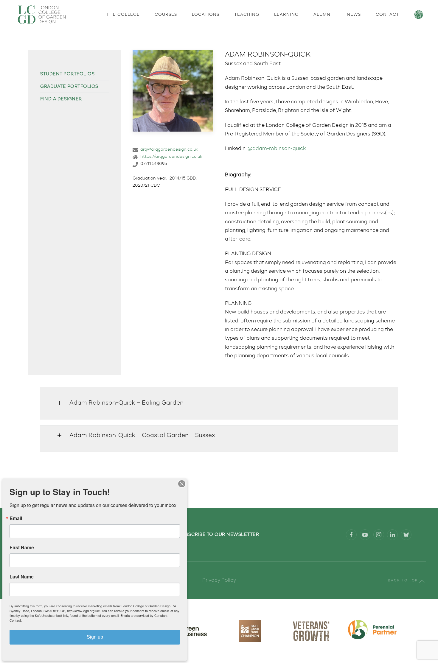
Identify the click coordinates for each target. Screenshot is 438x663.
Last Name (22, 576)
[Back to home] (42, 14)
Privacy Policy (219, 580)
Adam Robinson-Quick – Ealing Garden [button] (126, 403)
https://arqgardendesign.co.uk (171, 157)
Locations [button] (205, 15)
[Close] (181, 483)
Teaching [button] (246, 15)
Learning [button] (286, 15)
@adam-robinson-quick (277, 148)
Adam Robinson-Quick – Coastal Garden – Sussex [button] (142, 436)
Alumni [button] (322, 15)
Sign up (95, 636)
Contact (387, 15)
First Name (22, 547)
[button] (422, 581)
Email (16, 518)
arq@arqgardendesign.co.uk (169, 149)
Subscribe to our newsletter (219, 534)
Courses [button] (166, 15)
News (354, 15)
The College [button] (123, 15)
